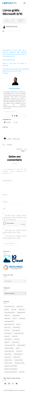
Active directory (9, 306)
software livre (9, 348)
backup (22, 309)
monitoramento (18, 333)
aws (7, 309)
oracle (16, 339)
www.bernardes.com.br (10, 111)
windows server (19, 363)
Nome (5, 195)
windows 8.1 (18, 360)
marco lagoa (16, 330)
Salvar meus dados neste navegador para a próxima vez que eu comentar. (14, 218)
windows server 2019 (11, 372)
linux (7, 330)
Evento (22, 318)
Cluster (7, 315)
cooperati (16, 315)
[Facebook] (12, 116)
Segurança (21, 345)
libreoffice (16, 327)
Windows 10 (8, 363)
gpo (18, 324)
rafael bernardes (10, 345)
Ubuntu (19, 351)
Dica (13, 21)
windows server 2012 (11, 366)
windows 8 (8, 360)
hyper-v (7, 327)
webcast (8, 357)
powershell (15, 342)
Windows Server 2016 (11, 369)
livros (9, 138)
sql (17, 348)
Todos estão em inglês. (9, 60)
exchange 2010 (9, 321)
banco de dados (10, 312)
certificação (21, 312)
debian (7, 318)
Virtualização (18, 354)
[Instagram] (14, 116)
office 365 (8, 339)
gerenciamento (9, 324)
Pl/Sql (7, 342)
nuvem (14, 336)
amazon (20, 306)
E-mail (5, 202)
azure (13, 309)
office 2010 (16, 138)
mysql (7, 336)
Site (4, 209)
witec (21, 372)
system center (9, 351)
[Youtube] (16, 116)
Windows (16, 357)
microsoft (8, 333)
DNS (15, 318)
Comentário (8, 181)
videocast (8, 354)
